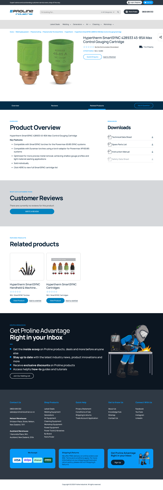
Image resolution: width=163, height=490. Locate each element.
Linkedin (139, 418)
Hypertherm (88, 51)
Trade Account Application (87, 418)
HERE (21, 167)
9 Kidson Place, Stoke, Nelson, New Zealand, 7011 (22, 421)
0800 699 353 (147, 11)
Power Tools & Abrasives (54, 430)
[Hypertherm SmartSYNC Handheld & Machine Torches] (27, 266)
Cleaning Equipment (52, 421)
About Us (112, 409)
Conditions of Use (83, 412)
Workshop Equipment (53, 424)
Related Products (97, 105)
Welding (66, 24)
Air (87, 24)
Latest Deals (55, 24)
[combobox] (109, 12)
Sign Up (118, 462)
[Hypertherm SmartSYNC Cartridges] (63, 266)
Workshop (108, 24)
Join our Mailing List (21, 376)
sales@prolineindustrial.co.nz (22, 412)
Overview (15, 105)
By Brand (48, 433)
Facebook (140, 409)
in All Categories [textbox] (106, 12)
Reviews (54, 105)
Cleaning (95, 24)
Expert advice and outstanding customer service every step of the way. (35, 2)
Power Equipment (51, 427)
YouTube (139, 412)
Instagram (140, 415)
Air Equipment (50, 418)
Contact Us (113, 418)
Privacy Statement (83, 409)
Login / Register (135, 2)
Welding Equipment (52, 412)
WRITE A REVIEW (32, 211)
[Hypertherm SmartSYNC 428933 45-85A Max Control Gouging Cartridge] (45, 62)
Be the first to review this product (107, 47)
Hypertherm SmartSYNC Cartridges (61, 286)
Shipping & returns (83, 415)
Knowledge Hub (114, 412)
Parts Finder (132, 12)
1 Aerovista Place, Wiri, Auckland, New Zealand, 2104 (22, 434)
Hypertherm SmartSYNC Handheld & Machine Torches (25, 286)
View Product (19, 300)
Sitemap (111, 415)
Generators (77, 24)
